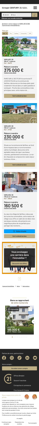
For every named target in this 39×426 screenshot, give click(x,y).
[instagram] (12, 358)
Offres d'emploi (19, 376)
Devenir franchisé (20, 380)
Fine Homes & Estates (21, 390)
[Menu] (35, 7)
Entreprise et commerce (22, 385)
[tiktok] (20, 358)
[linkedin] (27, 358)
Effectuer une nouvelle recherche (12, 18)
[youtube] (35, 358)
